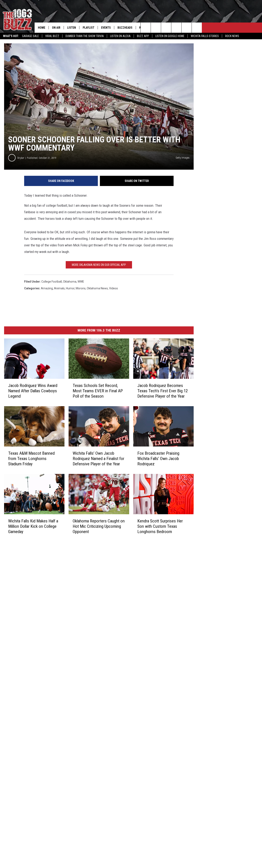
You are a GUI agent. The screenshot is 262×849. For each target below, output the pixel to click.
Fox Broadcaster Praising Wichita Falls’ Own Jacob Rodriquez (158, 458)
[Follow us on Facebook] (166, 28)
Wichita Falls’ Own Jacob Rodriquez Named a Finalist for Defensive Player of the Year (98, 458)
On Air (56, 27)
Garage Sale (30, 36)
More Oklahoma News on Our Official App (99, 264)
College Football (51, 281)
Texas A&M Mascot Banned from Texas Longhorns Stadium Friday (31, 458)
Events (106, 27)
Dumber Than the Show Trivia (85, 36)
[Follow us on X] (197, 28)
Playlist (88, 27)
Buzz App (143, 36)
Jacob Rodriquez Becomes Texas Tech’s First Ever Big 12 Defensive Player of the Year (162, 391)
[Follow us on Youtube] (187, 28)
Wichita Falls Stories (205, 36)
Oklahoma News (97, 288)
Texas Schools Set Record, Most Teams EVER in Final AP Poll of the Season (98, 391)
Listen (71, 27)
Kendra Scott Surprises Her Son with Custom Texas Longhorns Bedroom (160, 526)
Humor (70, 288)
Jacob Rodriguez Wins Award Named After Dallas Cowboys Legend (32, 391)
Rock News (232, 36)
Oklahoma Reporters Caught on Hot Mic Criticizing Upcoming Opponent (99, 526)
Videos (113, 288)
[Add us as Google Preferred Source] (156, 28)
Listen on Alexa (120, 36)
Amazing (47, 288)
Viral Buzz (52, 36)
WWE (81, 281)
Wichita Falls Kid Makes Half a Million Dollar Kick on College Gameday (33, 526)
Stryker (20, 157)
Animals (59, 288)
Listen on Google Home (169, 36)
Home (41, 27)
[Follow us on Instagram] (176, 28)
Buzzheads (124, 27)
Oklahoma (69, 281)
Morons (81, 288)
